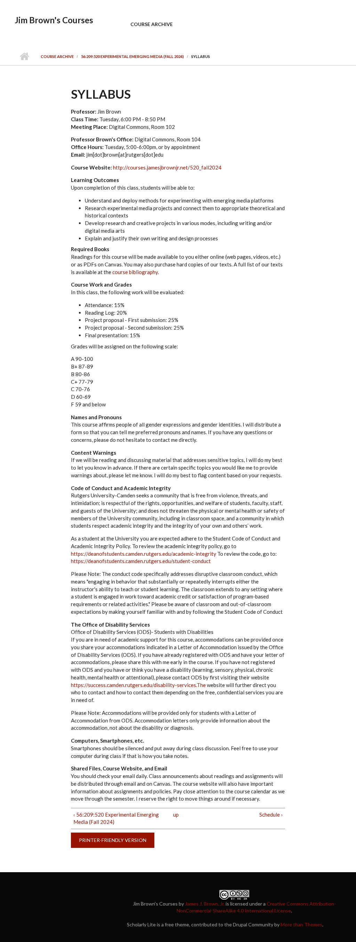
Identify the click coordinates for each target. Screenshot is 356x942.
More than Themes (301, 924)
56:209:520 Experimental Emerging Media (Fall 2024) (132, 56)
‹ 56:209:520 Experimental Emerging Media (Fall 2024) (116, 818)
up (176, 814)
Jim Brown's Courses (54, 20)
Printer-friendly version (112, 840)
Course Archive (151, 24)
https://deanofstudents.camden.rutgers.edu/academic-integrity (143, 554)
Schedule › (271, 814)
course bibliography (135, 272)
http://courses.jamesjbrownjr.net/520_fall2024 (167, 167)
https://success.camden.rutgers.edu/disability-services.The (138, 685)
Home (24, 56)
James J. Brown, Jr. (205, 904)
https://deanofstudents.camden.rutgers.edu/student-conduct (141, 561)
